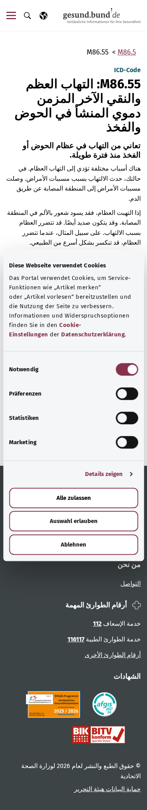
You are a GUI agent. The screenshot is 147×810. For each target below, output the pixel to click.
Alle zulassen (73, 497)
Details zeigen (104, 474)
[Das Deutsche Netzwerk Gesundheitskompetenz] (54, 704)
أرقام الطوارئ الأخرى (113, 655)
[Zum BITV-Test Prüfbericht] (98, 734)
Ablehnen (73, 544)
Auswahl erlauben (74, 521)
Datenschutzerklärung (93, 334)
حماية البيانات (122, 789)
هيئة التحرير (89, 789)
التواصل (130, 583)
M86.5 (127, 52)
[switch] (127, 393)
